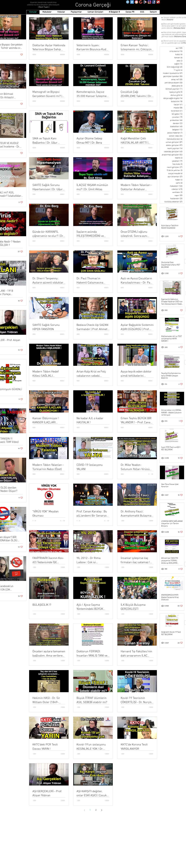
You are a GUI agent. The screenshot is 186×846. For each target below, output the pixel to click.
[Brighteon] (145, 2)
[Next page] (101, 810)
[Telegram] (127, 2)
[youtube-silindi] (158, 2)
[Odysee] (136, 2)
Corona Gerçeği (93, 5)
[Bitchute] (140, 2)
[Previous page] (84, 810)
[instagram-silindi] (149, 2)
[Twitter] (132, 2)
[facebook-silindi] (153, 2)
